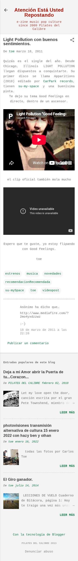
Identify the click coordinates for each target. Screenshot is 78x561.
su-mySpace (14, 290)
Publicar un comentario (28, 343)
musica (32, 274)
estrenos (12, 274)
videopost (50, 290)
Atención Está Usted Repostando (39, 12)
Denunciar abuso (39, 551)
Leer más (67, 412)
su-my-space (28, 86)
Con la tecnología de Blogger (39, 535)
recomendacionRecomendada (27, 282)
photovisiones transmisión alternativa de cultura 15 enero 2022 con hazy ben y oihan (31, 430)
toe (33, 290)
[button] (72, 40)
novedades (52, 274)
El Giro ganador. (18, 479)
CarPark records (58, 81)
